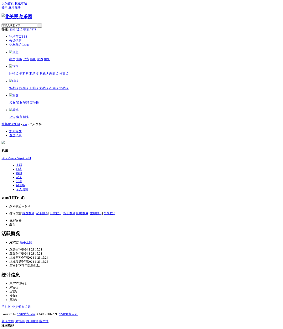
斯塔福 (34, 73)
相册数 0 (69, 213)
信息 (15, 52)
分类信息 (15, 40)
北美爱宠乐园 (11, 124)
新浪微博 (8, 321)
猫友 (19, 102)
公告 (12, 117)
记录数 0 (42, 213)
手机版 (6, 307)
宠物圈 (34, 102)
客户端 (44, 321)
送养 (40, 59)
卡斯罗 (23, 73)
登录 (5, 7)
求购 (19, 59)
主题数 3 (95, 213)
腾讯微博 (32, 321)
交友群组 (19, 44)
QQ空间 (20, 321)
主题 (19, 165)
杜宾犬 (64, 73)
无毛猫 (44, 88)
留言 (19, 117)
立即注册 (14, 7)
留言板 (20, 185)
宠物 (12, 29)
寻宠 (26, 59)
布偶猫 (54, 88)
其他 (15, 109)
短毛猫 (64, 88)
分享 (19, 181)
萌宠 (26, 29)
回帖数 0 (82, 213)
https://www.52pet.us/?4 (16, 158)
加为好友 (15, 131)
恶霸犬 (54, 73)
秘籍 (26, 102)
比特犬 (13, 73)
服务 (47, 59)
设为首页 (8, 3)
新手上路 (26, 242)
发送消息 (15, 135)
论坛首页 (18, 36)
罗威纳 (44, 73)
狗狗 (33, 29)
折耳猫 (23, 88)
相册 (19, 173)
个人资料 (22, 189)
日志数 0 (55, 213)
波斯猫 (13, 88)
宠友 (15, 95)
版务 (26, 117)
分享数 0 (109, 213)
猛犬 (19, 29)
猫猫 (15, 81)
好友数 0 (28, 213)
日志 (19, 169)
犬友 (12, 102)
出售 (12, 59)
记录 (19, 177)
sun (25, 124)
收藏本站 (21, 3)
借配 (33, 59)
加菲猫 (34, 88)
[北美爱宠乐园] (17, 16)
